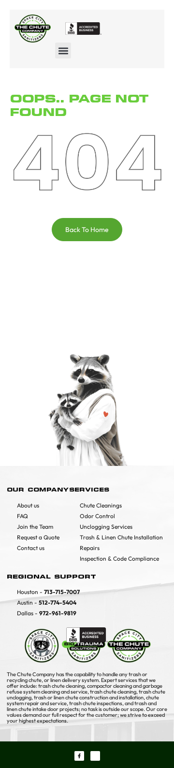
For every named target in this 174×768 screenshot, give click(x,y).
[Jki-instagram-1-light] (95, 756)
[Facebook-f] (79, 756)
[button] (63, 50)
